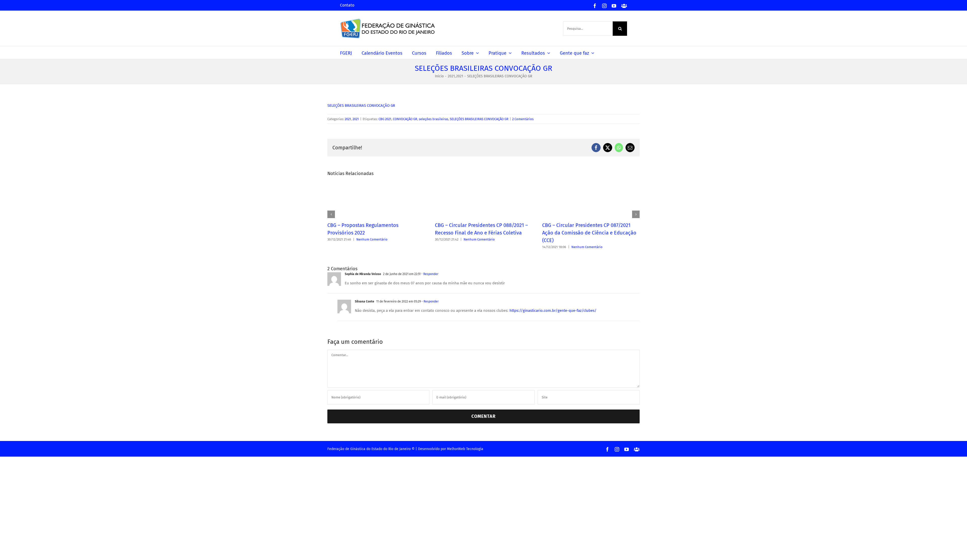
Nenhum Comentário (372, 239)
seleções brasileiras (433, 119)
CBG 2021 (384, 119)
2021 (348, 119)
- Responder (429, 274)
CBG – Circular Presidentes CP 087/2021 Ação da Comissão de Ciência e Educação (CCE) (589, 232)
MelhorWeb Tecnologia (465, 449)
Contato (347, 5)
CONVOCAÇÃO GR (405, 119)
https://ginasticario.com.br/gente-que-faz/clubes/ (553, 310)
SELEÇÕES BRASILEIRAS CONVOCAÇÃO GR (361, 105)
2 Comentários (523, 119)
